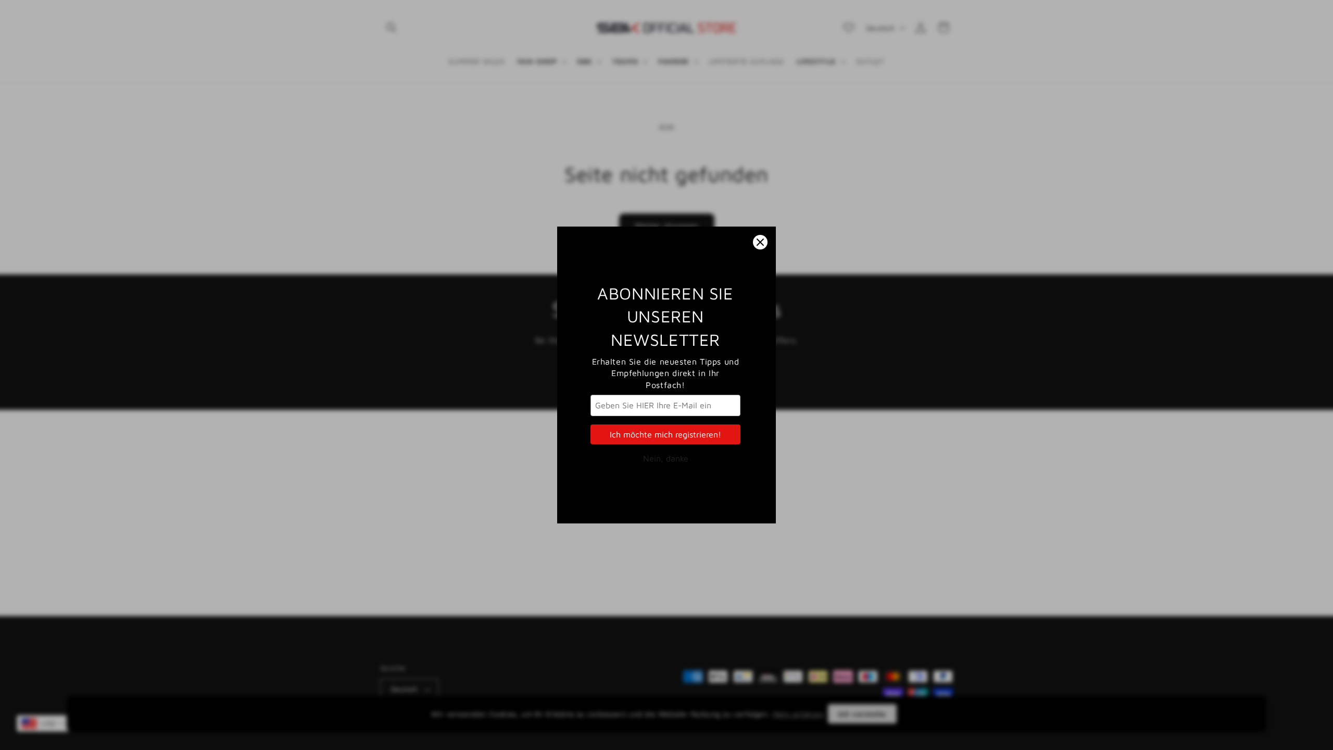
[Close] (760, 242)
